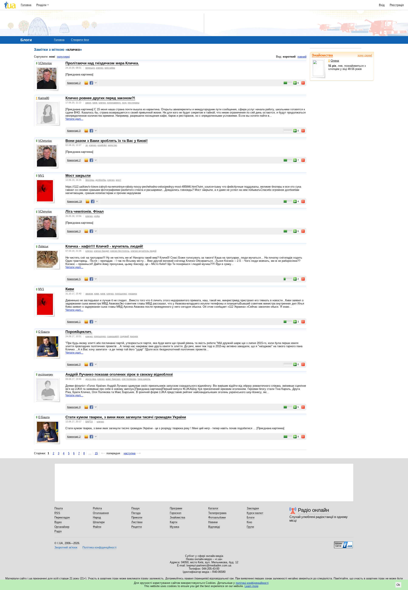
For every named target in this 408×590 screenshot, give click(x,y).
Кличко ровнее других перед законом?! (100, 98)
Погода (135, 513)
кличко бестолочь (119, 251)
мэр (124, 102)
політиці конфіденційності (252, 582)
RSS (57, 513)
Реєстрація (397, 5)
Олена (335, 60)
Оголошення (101, 513)
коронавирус (114, 102)
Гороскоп (175, 513)
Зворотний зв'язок (65, 547)
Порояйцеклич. (78, 332)
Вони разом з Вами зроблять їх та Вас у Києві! (106, 141)
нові (52, 56)
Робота (97, 508)
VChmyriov (45, 63)
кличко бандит (101, 251)
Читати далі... (74, 118)
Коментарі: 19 (74, 201)
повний (302, 56)
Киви (69, 289)
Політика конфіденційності (99, 547)
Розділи (41, 5)
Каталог (213, 508)
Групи (250, 526)
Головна (26, 5)
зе (86, 145)
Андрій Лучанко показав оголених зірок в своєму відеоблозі (119, 374)
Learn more (251, 586)
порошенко (121, 293)
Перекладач (62, 517)
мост (118, 180)
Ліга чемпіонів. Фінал (84, 211)
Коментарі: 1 (74, 321)
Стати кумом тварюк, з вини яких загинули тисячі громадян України (125, 417)
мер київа (110, 67)
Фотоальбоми (217, 517)
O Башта (44, 331)
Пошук (135, 508)
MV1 (41, 175)
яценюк (134, 336)
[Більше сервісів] (96, 83)
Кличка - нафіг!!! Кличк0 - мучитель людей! (104, 246)
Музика (174, 526)
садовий (124, 336)
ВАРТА (89, 421)
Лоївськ (43, 246)
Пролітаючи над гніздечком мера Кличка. (102, 63)
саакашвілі (113, 336)
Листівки (136, 522)
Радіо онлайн (313, 510)
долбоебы (100, 180)
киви (96, 293)
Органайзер (61, 526)
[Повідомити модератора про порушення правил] (303, 83)
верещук (90, 67)
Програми (176, 508)
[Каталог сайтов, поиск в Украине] (343, 543)
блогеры (89, 180)
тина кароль (143, 379)
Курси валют (255, 513)
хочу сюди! (365, 55)
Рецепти (136, 526)
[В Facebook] (91, 83)
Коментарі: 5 (74, 279)
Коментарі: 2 (74, 83)
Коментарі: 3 (74, 231)
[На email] (86, 83)
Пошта (58, 508)
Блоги (250, 517)
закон (88, 102)
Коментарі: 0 (74, 130)
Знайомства (322, 55)
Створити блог (80, 39)
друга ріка (90, 379)
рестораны (133, 102)
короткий (289, 56)
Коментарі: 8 (74, 407)
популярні (63, 56)
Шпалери (99, 522)
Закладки (253, 508)
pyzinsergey (45, 374)
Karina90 (43, 98)
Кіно (249, 522)
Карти (173, 522)
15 (96, 453)
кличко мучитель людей (143, 251)
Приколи (136, 517)
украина (132, 293)
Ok (398, 584)
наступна (129, 453)
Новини (213, 522)
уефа (97, 216)
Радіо (58, 531)
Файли (97, 526)
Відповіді (214, 526)
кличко (99, 67)
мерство (112, 145)
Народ (97, 517)
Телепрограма (217, 513)
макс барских (113, 379)
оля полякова (129, 379)
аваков (89, 293)
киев (94, 102)
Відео (58, 522)
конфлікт (102, 145)
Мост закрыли (78, 176)
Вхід (382, 5)
